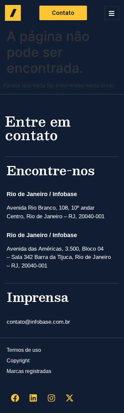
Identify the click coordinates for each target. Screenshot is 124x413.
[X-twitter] (69, 398)
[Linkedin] (33, 398)
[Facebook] (15, 398)
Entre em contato (38, 128)
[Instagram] (51, 398)
